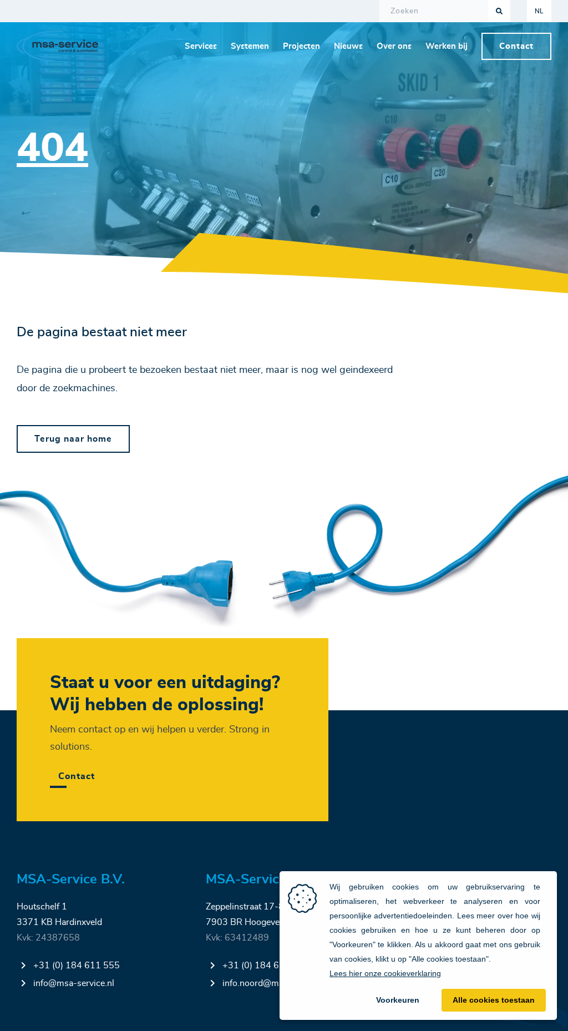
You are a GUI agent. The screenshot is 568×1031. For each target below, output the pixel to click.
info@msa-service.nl (73, 983)
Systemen (250, 46)
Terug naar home (73, 438)
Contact (516, 46)
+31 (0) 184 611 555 (76, 965)
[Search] (499, 11)
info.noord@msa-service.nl (275, 983)
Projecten (301, 46)
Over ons (394, 46)
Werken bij (446, 46)
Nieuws (348, 46)
